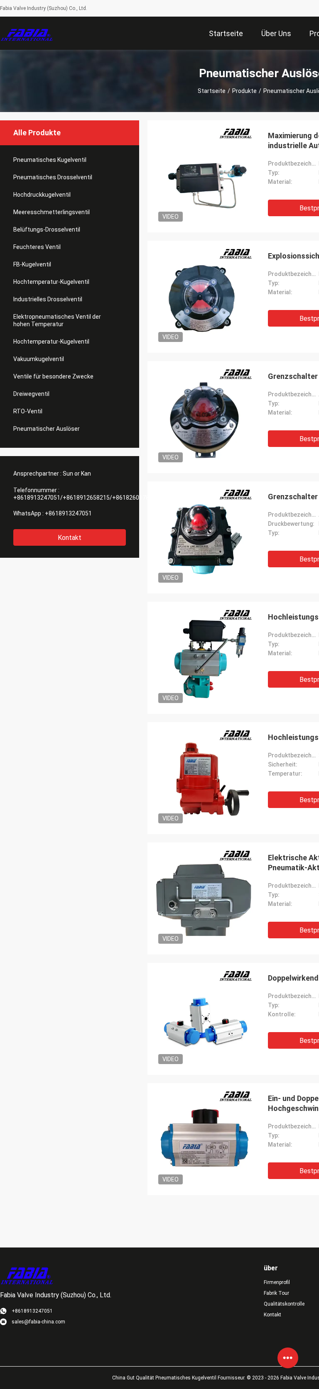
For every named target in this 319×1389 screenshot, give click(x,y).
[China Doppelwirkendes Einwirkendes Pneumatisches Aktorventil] (203, 1019)
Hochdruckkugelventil (42, 194)
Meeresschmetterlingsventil (51, 212)
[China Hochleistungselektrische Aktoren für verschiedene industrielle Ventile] (203, 778)
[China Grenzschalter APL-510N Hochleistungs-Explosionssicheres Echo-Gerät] (203, 417)
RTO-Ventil (27, 411)
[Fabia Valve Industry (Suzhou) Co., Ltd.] (27, 33)
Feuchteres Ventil (37, 247)
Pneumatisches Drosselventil (52, 177)
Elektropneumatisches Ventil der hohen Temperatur (57, 320)
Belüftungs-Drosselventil (46, 229)
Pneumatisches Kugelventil (49, 159)
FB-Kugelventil (32, 264)
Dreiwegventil (31, 394)
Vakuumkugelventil (38, 359)
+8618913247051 (68, 513)
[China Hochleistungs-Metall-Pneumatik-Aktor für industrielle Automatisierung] (203, 657)
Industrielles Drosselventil (47, 299)
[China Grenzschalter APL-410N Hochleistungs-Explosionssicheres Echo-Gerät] (203, 537)
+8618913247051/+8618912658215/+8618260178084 (86, 497)
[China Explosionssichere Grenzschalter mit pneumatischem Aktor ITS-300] (203, 296)
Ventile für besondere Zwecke (53, 376)
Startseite (212, 91)
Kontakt (69, 538)
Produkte (244, 91)
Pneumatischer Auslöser (46, 428)
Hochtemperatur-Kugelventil (51, 281)
